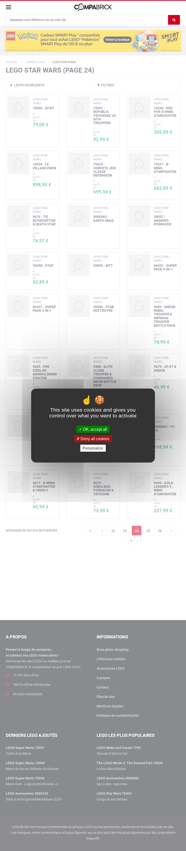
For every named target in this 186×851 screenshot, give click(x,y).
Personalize (93, 448)
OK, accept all (94, 429)
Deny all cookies (94, 439)
